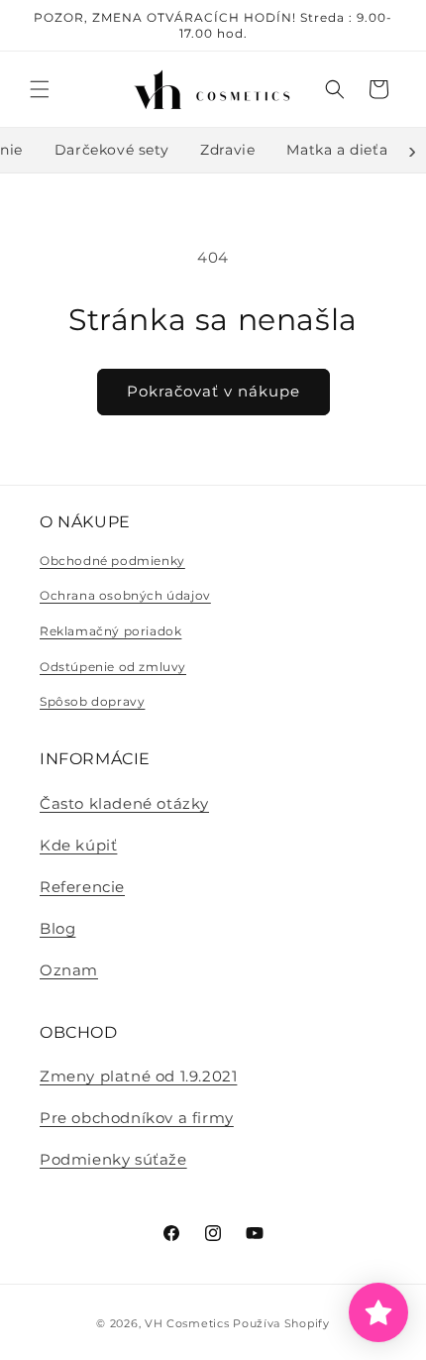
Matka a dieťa (336, 150)
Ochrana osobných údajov (125, 595)
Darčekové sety (111, 150)
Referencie (82, 886)
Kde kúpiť (78, 845)
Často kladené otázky (124, 803)
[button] (39, 89)
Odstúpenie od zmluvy (113, 666)
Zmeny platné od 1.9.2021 (138, 1076)
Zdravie (227, 150)
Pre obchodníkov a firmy (137, 1117)
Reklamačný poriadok (110, 630)
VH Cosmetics (187, 1323)
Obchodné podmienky (112, 560)
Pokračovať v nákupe (213, 391)
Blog (57, 928)
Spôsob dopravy (92, 701)
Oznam (69, 970)
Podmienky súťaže (113, 1159)
